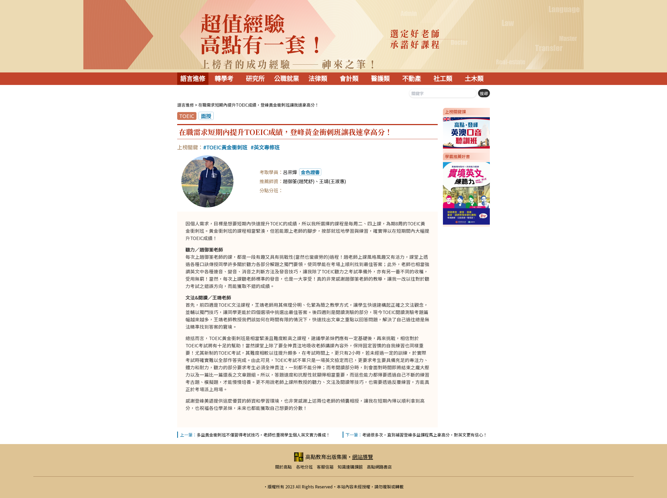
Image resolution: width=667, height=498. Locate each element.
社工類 (443, 78)
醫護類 (380, 78)
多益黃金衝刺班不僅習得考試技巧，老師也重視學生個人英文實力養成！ (263, 435)
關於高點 (283, 467)
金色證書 (310, 172)
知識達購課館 (350, 467)
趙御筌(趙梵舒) (298, 181)
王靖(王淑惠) (332, 181)
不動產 (411, 78)
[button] (441, 132)
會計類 (349, 78)
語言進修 (192, 78)
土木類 (474, 78)
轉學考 (224, 78)
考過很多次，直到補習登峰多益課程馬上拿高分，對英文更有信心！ (424, 435)
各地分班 (304, 467)
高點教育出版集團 (326, 456)
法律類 (317, 78)
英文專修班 (267, 147)
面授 (206, 116)
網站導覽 (362, 456)
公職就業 (286, 78)
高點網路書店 (379, 467)
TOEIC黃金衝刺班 (227, 147)
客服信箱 (325, 467)
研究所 (255, 78)
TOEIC (186, 116)
